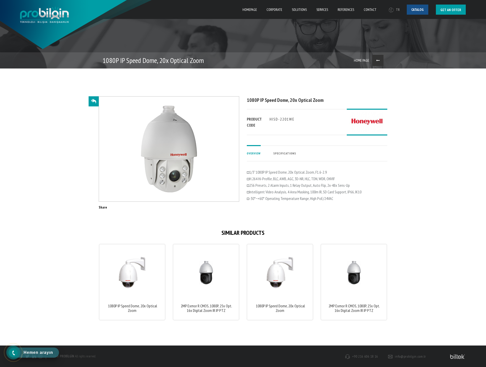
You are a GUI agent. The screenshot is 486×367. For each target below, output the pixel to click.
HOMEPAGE (249, 9)
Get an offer (450, 10)
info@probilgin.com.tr (410, 356)
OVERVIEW (254, 153)
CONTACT (370, 9)
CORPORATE (274, 9)
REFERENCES (346, 9)
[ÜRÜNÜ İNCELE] (132, 282)
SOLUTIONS (299, 9)
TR (398, 10)
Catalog (417, 9)
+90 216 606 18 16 (365, 356)
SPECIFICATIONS (284, 153)
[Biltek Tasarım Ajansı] (457, 356)
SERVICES (322, 9)
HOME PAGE (361, 60)
